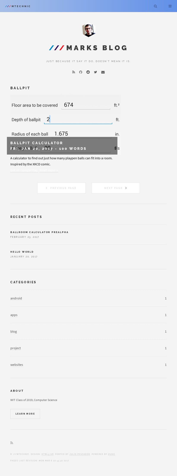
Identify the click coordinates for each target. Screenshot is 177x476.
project (15, 348)
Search (155, 6)
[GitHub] (80, 72)
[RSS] (73, 72)
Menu (170, 6)
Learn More (25, 414)
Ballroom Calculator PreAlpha (39, 232)
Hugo (111, 454)
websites (16, 364)
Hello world (22, 251)
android (16, 298)
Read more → (49, 170)
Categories (23, 282)
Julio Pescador (80, 454)
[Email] (103, 72)
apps (13, 315)
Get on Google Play (24, 170)
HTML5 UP (48, 454)
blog (13, 331)
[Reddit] (88, 72)
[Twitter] (95, 72)
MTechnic (18, 6)
